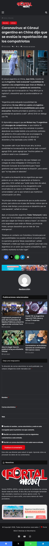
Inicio (5, 18)
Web (3, 417)
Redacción (24, 289)
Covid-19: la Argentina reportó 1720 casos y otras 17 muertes (34, 318)
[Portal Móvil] (24, 5)
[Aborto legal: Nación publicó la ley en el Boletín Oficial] (13, 337)
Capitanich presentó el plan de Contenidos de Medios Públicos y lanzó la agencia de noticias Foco (13, 321)
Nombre (5, 397)
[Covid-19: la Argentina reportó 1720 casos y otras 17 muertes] (36, 308)
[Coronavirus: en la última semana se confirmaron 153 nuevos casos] (36, 336)
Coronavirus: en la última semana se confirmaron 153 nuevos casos (35, 347)
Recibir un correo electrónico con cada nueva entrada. (23, 442)
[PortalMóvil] (24, 487)
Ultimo (13, 23)
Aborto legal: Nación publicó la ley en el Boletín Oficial (12, 349)
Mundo (10, 18)
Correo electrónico (9, 407)
